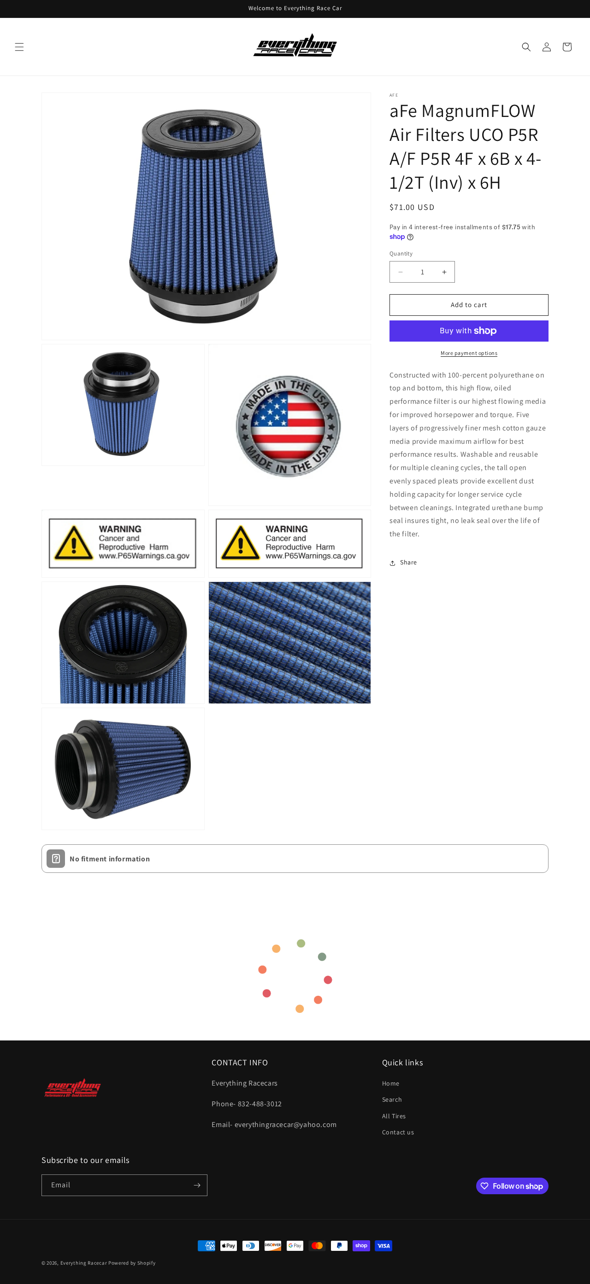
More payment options (469, 352)
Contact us (398, 1132)
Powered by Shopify (132, 1263)
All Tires (394, 1116)
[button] (19, 47)
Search (392, 1100)
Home (391, 1084)
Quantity (401, 254)
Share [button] (408, 562)
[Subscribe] (197, 1185)
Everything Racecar (83, 1263)
